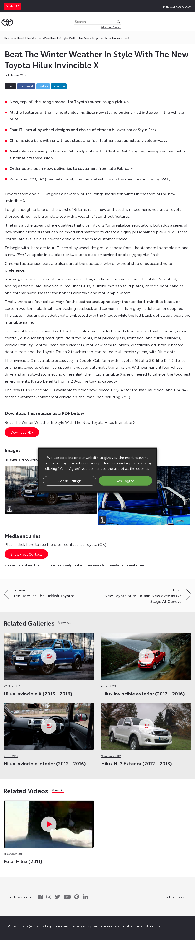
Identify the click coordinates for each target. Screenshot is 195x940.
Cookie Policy (150, 926)
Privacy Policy (82, 926)
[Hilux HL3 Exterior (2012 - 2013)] (146, 725)
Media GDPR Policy (106, 926)
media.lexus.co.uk (177, 6)
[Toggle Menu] (189, 21)
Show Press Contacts (26, 554)
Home (8, 37)
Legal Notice (130, 926)
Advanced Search (111, 27)
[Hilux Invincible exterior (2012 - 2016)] (146, 655)
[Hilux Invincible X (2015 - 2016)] (49, 655)
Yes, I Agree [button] (125, 480)
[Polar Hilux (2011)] (49, 823)
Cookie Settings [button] (70, 480)
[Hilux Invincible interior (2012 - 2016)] (49, 725)
